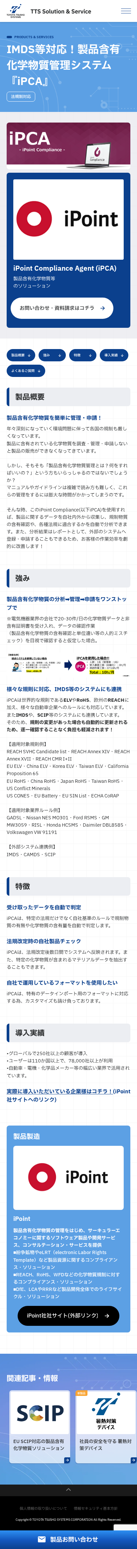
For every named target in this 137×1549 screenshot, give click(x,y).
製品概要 (18, 355)
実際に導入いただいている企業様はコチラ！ (60, 1092)
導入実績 (111, 355)
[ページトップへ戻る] (68, 1490)
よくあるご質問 (23, 370)
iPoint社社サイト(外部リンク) (62, 1316)
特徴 (77, 355)
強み (46, 355)
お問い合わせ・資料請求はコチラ (57, 308)
